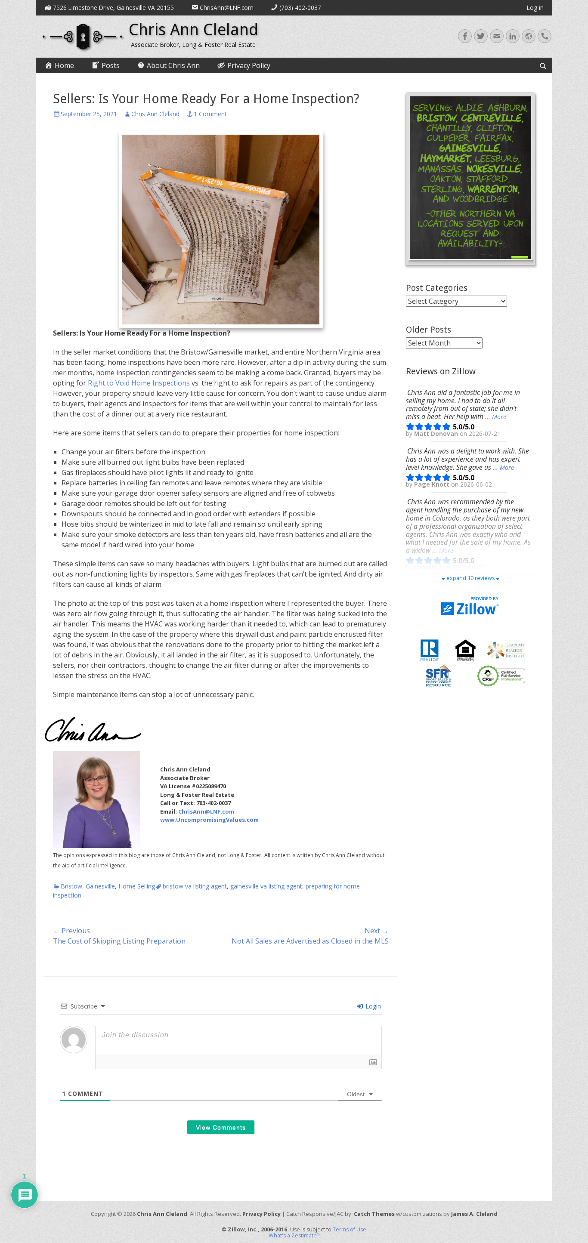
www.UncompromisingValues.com (209, 820)
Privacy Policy (261, 1214)
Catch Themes (374, 1214)
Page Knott (432, 484)
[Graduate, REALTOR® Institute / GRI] (506, 649)
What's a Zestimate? (294, 1235)
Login (372, 1006)
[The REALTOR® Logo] (429, 649)
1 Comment (210, 114)
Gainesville (100, 886)
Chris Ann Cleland (193, 29)
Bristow (71, 886)
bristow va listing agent (195, 886)
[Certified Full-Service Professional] (501, 675)
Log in (535, 7)
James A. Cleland (474, 1214)
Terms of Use (349, 1229)
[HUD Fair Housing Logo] (465, 649)
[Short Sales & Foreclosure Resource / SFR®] (438, 675)
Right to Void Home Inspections (139, 383)
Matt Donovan (437, 434)
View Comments (221, 1127)
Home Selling (136, 886)
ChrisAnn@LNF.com (206, 811)
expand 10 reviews (470, 578)
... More (495, 417)
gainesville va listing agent (266, 886)
